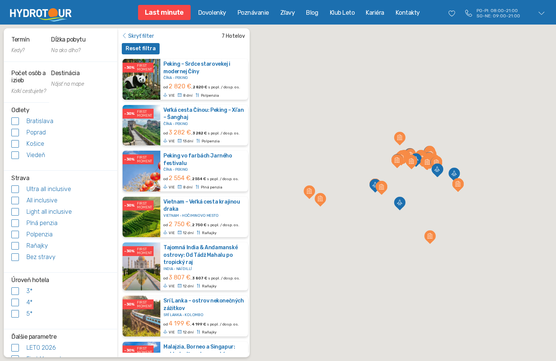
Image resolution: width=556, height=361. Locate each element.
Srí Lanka (172, 315)
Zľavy (287, 12)
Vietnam (171, 215)
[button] (375, 184)
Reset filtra (141, 48)
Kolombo (194, 315)
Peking (181, 78)
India (168, 269)
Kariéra (375, 12)
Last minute (164, 12)
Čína (167, 78)
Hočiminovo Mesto (200, 215)
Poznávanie (253, 12)
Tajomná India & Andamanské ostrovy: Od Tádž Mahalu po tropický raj (200, 254)
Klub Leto (342, 12)
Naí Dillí (184, 269)
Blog (312, 12)
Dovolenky (212, 12)
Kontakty (408, 12)
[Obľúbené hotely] (452, 13)
